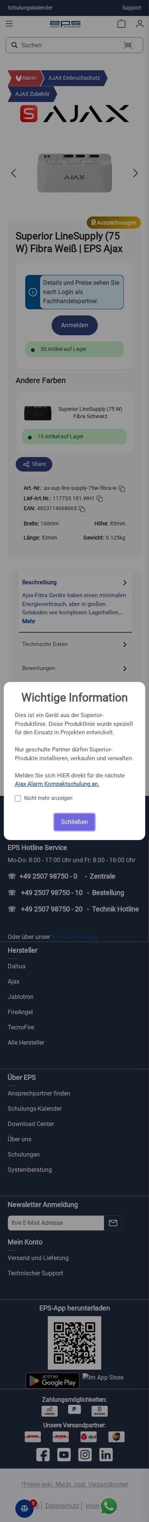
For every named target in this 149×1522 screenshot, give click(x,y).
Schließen (74, 822)
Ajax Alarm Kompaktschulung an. (57, 783)
